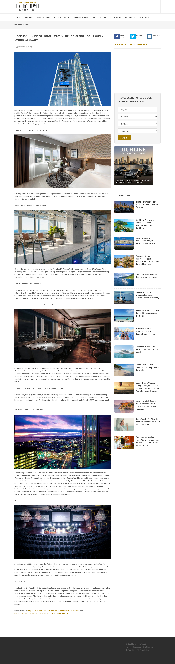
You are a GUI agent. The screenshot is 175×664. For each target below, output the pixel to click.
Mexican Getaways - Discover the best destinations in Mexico (145, 331)
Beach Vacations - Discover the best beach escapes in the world (147, 313)
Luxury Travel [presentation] (124, 195)
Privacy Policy (143, 650)
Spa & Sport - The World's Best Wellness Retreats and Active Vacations (148, 422)
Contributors (148, 647)
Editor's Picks (131, 650)
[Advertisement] (113, 6)
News (27, 24)
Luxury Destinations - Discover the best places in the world (147, 367)
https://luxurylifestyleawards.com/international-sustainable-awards (41, 613)
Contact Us (137, 647)
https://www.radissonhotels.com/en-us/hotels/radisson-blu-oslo (54, 611)
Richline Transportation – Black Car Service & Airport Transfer (147, 204)
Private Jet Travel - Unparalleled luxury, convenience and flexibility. (147, 295)
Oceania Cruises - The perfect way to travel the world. (147, 349)
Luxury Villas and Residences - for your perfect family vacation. (146, 240)
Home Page (18, 24)
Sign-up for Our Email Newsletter (132, 44)
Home (128, 647)
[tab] (124, 195)
